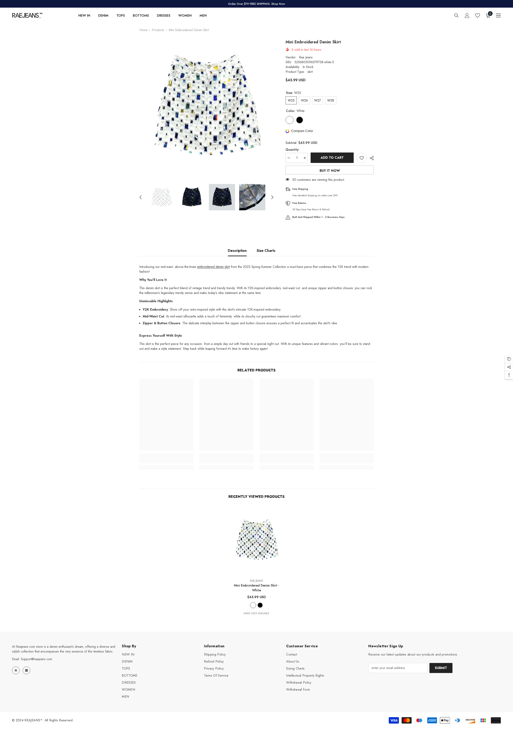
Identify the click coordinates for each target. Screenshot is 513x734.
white (253, 605)
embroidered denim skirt (213, 266)
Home (143, 30)
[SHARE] (370, 158)
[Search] (456, 15)
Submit (441, 668)
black (260, 605)
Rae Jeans (306, 57)
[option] (206, 106)
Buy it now (330, 170)
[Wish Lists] (477, 15)
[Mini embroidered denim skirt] (256, 540)
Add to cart (332, 157)
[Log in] (467, 15)
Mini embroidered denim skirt (256, 588)
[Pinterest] (16, 670)
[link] (166, 460)
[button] (140, 197)
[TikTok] (26, 670)
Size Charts (266, 250)
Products (158, 30)
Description (237, 250)
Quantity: (292, 149)
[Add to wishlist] (362, 158)
